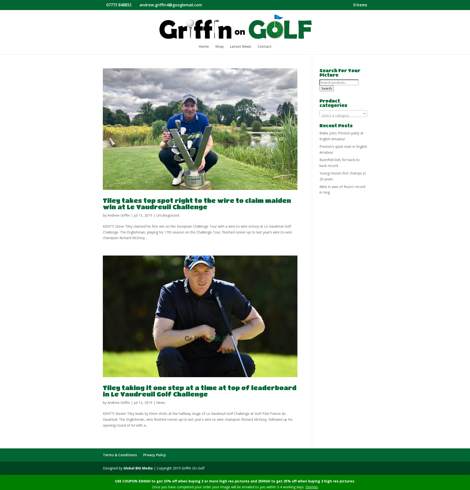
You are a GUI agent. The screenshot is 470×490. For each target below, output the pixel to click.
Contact (264, 47)
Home (204, 47)
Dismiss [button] (312, 487)
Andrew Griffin (118, 215)
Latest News (240, 47)
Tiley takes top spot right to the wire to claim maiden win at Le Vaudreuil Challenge (197, 203)
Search (326, 88)
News (160, 402)
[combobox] (343, 113)
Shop (219, 47)
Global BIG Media (138, 468)
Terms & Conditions (120, 455)
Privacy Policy (154, 455)
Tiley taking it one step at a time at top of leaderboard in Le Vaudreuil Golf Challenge (199, 391)
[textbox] (343, 115)
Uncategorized (167, 215)
